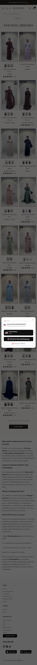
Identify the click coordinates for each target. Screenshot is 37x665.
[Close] (33, 320)
